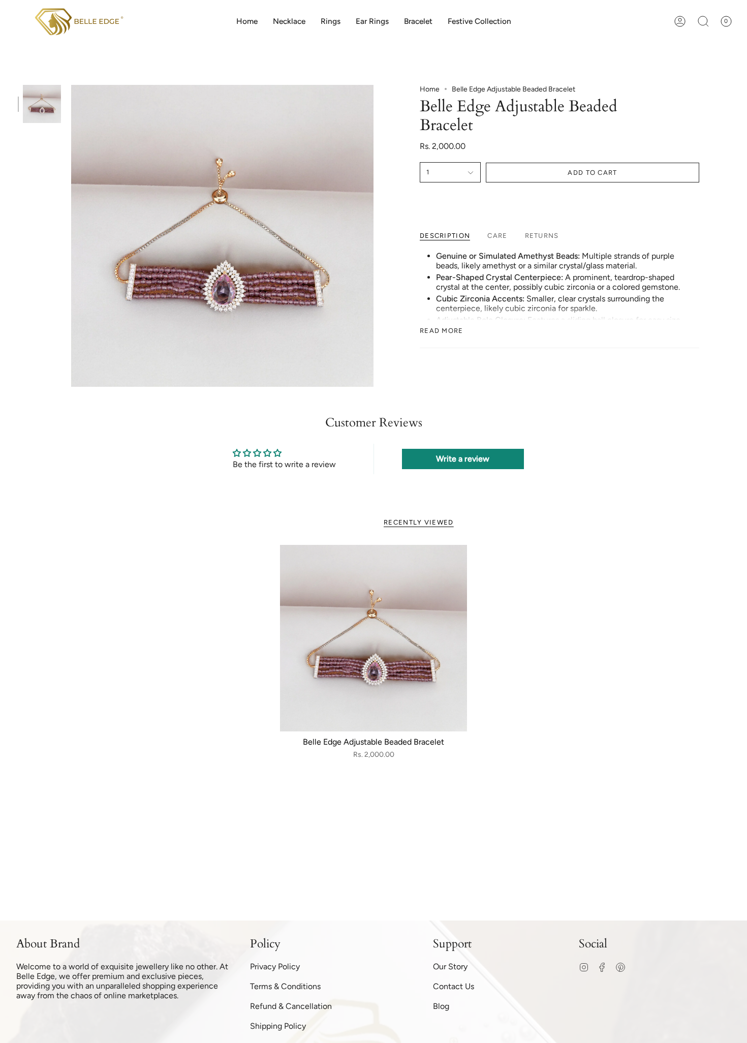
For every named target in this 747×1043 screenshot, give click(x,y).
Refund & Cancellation (291, 1006)
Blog (441, 1006)
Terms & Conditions (285, 986)
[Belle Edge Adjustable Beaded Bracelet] (373, 638)
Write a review (462, 459)
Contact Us (453, 986)
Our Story (450, 966)
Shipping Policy (278, 1026)
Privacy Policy (275, 966)
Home (430, 89)
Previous (71, 236)
